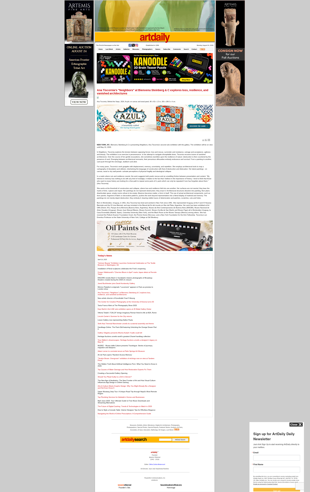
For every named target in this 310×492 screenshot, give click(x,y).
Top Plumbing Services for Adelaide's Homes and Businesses (121, 397)
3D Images (162, 430)
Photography (175, 425)
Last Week (109, 49)
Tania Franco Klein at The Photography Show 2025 (117, 305)
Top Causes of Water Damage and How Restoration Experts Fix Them (124, 370)
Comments (177, 49)
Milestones (151, 425)
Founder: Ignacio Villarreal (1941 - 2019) (154, 457)
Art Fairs (179, 427)
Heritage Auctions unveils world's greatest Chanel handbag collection (124, 336)
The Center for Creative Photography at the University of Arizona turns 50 (126, 302)
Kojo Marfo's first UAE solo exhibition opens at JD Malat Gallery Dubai (124, 309)
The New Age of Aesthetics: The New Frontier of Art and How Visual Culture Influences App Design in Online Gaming (126, 381)
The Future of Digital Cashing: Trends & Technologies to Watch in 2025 (125, 406)
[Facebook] (130, 46)
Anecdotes (133, 430)
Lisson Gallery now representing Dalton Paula (115, 320)
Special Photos (142, 427)
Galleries (126, 49)
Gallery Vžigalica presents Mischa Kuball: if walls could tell (120, 333)
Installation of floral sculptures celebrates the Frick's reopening (122, 269)
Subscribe (166, 49)
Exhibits (139, 425)
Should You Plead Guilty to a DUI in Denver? (115, 377)
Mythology (154, 430)
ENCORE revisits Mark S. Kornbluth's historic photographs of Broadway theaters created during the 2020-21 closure (125, 279)
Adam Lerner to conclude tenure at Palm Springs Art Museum (121, 351)
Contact (194, 49)
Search (186, 49)
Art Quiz (140, 430)
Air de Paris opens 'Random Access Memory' (115, 355)
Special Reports (153, 427)
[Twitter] (133, 46)
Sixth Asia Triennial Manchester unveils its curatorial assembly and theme (126, 324)
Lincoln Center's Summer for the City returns (115, 316)
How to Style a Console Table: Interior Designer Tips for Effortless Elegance (126, 410)
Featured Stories (164, 427)
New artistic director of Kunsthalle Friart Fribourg (116, 298)
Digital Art (158, 425)
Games (157, 49)
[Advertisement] (184, 271)
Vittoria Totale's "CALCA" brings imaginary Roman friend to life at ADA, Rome (127, 313)
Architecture (166, 425)
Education (147, 430)
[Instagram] (136, 46)
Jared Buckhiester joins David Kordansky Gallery (116, 283)
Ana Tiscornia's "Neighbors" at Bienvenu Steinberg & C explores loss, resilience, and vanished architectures (124, 293)
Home (101, 49)
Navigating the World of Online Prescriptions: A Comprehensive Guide (124, 414)
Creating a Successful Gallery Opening (112, 373)
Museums (135, 49)
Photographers (147, 49)
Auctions (173, 427)
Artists (118, 49)
